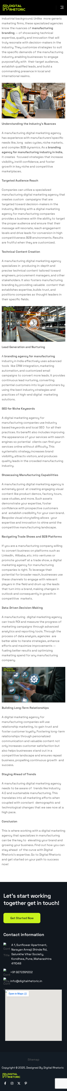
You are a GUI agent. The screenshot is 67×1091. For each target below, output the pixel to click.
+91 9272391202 (21, 972)
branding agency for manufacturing (29, 356)
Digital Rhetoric (50, 854)
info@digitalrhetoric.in (26, 981)
